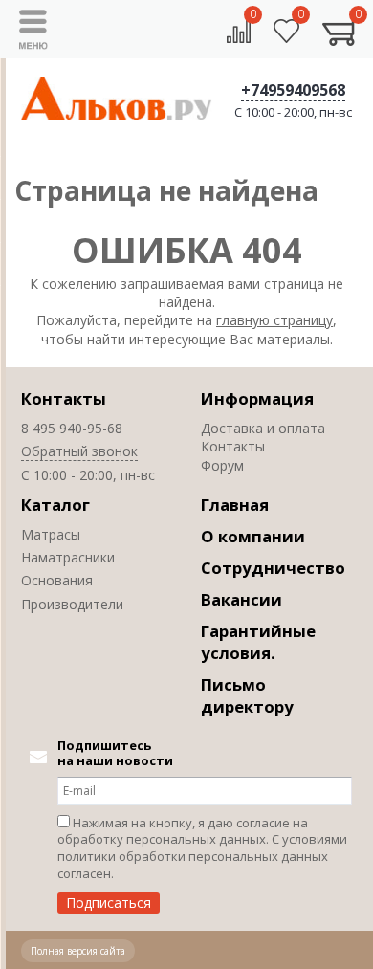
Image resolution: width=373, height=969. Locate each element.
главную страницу (274, 320)
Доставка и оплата (263, 428)
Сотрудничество (273, 568)
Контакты (63, 398)
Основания (57, 580)
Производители (72, 604)
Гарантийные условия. (258, 642)
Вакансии (241, 599)
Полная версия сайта (78, 951)
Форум (222, 465)
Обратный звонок (79, 451)
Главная (235, 505)
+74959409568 (293, 89)
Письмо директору (247, 695)
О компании (253, 536)
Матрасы (50, 534)
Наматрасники (68, 557)
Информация (257, 398)
